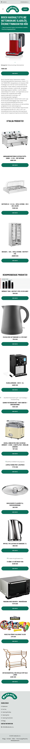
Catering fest (5, 715)
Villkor (13, 738)
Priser (25, 9)
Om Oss (4, 709)
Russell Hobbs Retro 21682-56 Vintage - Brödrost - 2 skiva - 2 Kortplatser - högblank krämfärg (15, 445)
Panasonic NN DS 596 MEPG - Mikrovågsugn (15, 601)
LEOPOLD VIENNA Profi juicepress (15, 465)
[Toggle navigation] (3, 9)
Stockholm (4, 2)
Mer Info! (15, 73)
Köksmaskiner (20, 65)
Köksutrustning (12, 65)
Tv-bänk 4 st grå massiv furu (15, 561)
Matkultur (5, 706)
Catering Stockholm (7, 718)
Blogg (3, 720)
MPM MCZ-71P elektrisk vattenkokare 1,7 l (15, 543)
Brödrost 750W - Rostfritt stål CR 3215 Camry (15, 291)
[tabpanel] (15, 47)
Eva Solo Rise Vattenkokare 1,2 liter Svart (15, 337)
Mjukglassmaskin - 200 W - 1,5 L (15, 383)
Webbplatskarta (15, 740)
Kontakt (9, 738)
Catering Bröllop (6, 712)
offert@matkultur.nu (24, 2)
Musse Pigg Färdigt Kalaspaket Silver (15, 634)
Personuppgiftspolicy (22, 738)
